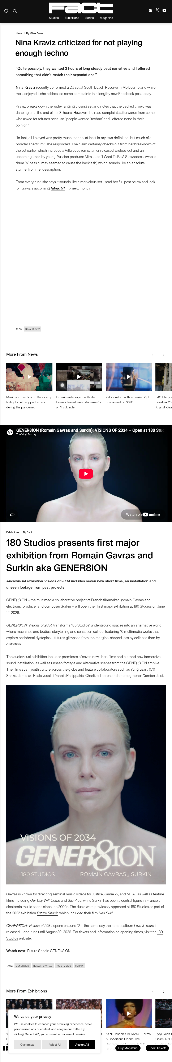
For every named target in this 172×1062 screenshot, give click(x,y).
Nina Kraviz (32, 329)
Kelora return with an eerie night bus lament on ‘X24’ (127, 399)
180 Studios (64, 966)
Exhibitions (72, 17)
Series (89, 17)
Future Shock (47, 913)
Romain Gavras (42, 966)
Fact (29, 532)
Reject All (55, 1044)
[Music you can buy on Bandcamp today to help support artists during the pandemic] (29, 377)
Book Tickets (157, 1048)
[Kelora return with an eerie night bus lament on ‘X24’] (129, 377)
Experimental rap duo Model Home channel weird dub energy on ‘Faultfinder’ (78, 402)
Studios (54, 17)
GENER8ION (22, 966)
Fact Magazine (81, 8)
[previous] (154, 355)
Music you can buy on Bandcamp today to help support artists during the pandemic (29, 402)
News (19, 33)
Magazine (106, 17)
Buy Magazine (128, 1048)
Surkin (79, 966)
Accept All (82, 1044)
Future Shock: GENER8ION (48, 950)
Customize (27, 1044)
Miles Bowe (36, 33)
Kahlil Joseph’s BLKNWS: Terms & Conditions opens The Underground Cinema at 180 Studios (128, 1041)
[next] (162, 355)
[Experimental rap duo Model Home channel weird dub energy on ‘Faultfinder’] (79, 377)
